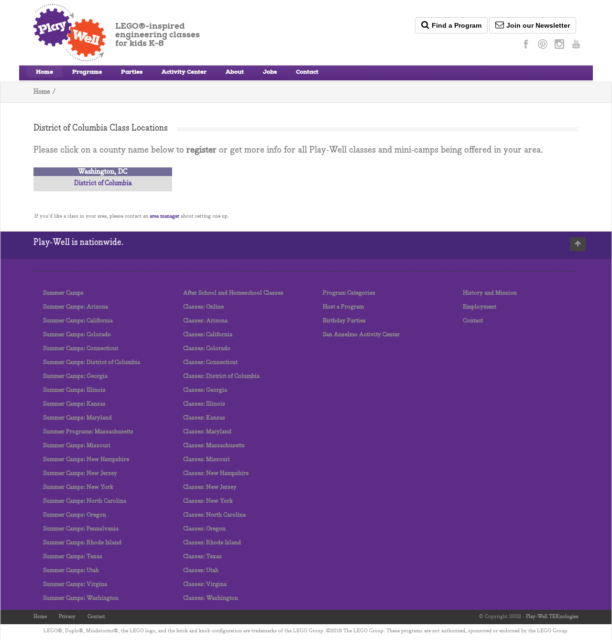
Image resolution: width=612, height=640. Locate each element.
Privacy (67, 616)
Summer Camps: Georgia (75, 376)
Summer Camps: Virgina (75, 584)
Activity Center (184, 73)
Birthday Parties (344, 320)
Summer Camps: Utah (71, 570)
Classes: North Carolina (214, 515)
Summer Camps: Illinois (74, 390)
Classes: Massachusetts (214, 445)
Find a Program (456, 25)
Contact (307, 73)
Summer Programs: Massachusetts (88, 431)
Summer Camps (63, 293)
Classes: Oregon (204, 528)
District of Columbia (103, 183)
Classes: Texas (202, 556)
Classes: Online (203, 306)
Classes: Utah (201, 570)
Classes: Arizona (205, 320)
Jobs (270, 73)
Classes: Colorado (206, 348)
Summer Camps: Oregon (74, 515)
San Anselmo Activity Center (361, 334)
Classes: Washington (210, 598)
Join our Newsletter (538, 25)
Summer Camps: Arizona (75, 306)
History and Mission (490, 293)
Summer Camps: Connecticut (80, 348)
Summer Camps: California (78, 320)
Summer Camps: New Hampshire (86, 459)
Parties (131, 73)
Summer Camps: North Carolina (84, 501)
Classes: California (207, 334)
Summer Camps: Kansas (74, 404)
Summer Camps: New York (78, 487)
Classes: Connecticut (210, 362)
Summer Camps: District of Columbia (91, 362)
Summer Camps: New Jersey (80, 473)
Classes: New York (208, 501)
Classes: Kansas (204, 417)
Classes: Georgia (205, 390)
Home (44, 73)
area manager (164, 216)
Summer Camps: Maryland (77, 417)
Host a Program (343, 306)
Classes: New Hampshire (216, 473)
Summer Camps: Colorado (77, 334)
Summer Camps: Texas (72, 556)
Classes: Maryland (207, 431)
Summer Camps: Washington (81, 598)
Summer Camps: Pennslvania (81, 528)
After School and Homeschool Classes (233, 293)
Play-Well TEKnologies (552, 616)
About (235, 73)
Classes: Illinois (204, 404)
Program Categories (349, 293)
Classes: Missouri (206, 459)
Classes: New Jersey (210, 487)
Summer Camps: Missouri (76, 445)
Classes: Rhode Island (212, 542)
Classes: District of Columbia (221, 376)
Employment (479, 306)
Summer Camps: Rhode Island (82, 542)
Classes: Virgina (205, 584)
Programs (87, 73)
